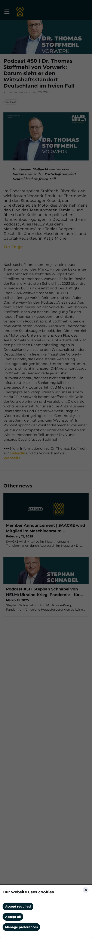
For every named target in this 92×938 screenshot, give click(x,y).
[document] (46, 911)
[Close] (86, 890)
